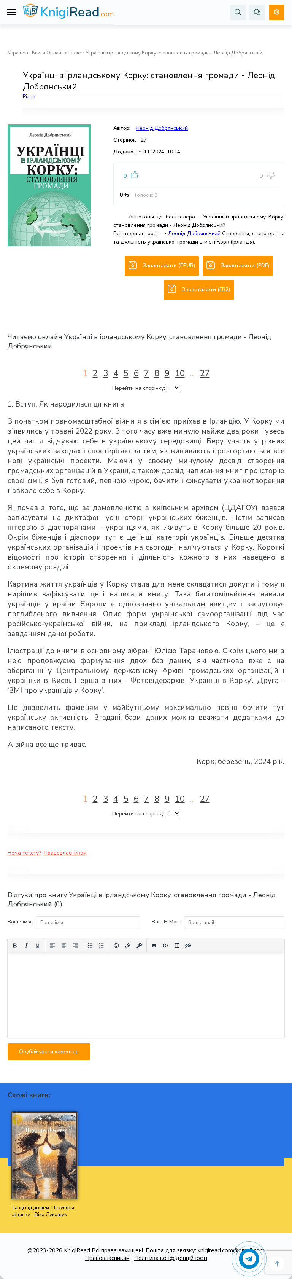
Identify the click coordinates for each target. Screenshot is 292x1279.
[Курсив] (26, 945)
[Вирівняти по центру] (64, 945)
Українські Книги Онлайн (36, 52)
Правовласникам (65, 852)
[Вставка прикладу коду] (165, 945)
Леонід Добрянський (162, 128)
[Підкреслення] (37, 945)
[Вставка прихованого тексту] (188, 945)
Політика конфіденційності (170, 1258)
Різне (74, 52)
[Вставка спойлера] (176, 945)
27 (205, 373)
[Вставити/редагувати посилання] (127, 945)
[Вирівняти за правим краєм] (75, 945)
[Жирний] (15, 945)
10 (180, 373)
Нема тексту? (24, 852)
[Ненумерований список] (90, 945)
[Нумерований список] (101, 945)
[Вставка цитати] (154, 945)
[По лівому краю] (52, 945)
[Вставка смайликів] (116, 945)
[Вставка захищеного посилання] (139, 945)
